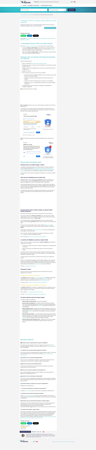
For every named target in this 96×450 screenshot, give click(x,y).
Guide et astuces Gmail (28, 14)
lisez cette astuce (50, 346)
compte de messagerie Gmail (32, 46)
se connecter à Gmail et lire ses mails (35, 291)
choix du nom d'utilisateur (42, 38)
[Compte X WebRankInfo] (35, 441)
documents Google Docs (39, 168)
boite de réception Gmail (44, 280)
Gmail (25, 5)
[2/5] (22, 427)
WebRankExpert (32, 434)
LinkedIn (29, 35)
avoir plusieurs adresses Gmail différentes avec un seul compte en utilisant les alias (38, 417)
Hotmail (22, 234)
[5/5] (26, 427)
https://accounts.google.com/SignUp (39, 63)
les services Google (39, 263)
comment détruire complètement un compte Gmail (35, 294)
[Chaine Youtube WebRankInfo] (74, 1)
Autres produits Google (46, 5)
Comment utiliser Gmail (34, 5)
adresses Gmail (48, 225)
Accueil (22, 14)
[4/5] (25, 427)
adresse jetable (51, 38)
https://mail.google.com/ (39, 277)
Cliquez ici (53, 49)
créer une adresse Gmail (31, 38)
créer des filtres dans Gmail (37, 229)
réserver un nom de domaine (29, 395)
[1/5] (21, 427)
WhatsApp (23, 35)
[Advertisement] (38, 97)
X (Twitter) (36, 35)
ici (33, 385)
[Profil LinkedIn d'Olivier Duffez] (71, 1)
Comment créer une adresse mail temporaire (37, 236)
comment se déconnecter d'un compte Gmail (37, 282)
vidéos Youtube (31, 169)
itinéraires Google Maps (41, 169)
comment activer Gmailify (30, 266)
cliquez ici (46, 278)
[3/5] (23, 427)
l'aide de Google (28, 390)
